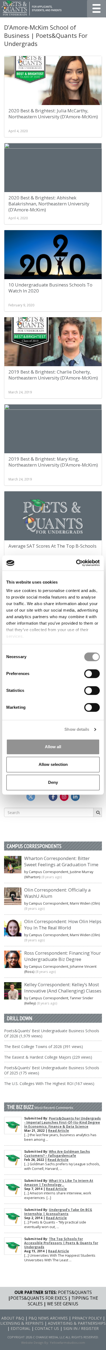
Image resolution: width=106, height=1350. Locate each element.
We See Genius (62, 1304)
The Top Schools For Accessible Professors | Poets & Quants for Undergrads (61, 1243)
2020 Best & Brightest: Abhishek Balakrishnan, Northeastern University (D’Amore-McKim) (48, 204)
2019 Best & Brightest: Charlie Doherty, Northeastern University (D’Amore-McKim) (53, 375)
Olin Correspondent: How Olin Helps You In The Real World (62, 924)
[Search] (97, 812)
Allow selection (53, 764)
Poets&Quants (75, 1292)
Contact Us (47, 1328)
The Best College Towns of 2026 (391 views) (43, 1046)
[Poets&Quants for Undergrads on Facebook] (53, 796)
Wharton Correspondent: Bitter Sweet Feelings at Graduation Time (61, 861)
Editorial (20, 1328)
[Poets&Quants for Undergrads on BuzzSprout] (42, 796)
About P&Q (12, 1318)
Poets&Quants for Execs (38, 1298)
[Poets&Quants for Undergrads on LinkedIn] (75, 796)
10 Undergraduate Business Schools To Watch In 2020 (50, 288)
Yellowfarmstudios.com (67, 1342)
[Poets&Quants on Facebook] (64, 796)
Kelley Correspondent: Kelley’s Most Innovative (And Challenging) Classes (62, 987)
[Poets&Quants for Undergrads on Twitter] (30, 796)
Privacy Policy (87, 1318)
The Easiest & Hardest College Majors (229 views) (48, 1057)
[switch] (92, 673)
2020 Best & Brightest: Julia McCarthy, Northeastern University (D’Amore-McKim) (53, 113)
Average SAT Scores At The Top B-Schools (52, 546)
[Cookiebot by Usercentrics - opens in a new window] (76, 562)
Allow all (53, 746)
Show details (76, 729)
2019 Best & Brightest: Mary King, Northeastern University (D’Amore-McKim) (53, 462)
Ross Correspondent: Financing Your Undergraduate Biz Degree (62, 956)
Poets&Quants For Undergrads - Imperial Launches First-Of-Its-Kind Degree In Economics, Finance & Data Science (62, 1122)
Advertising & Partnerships (77, 1323)
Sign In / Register (81, 1328)
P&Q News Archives (48, 1318)
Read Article (58, 1131)
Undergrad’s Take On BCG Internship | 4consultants (58, 1212)
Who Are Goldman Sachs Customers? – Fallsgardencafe (57, 1153)
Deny (53, 782)
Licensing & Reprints (21, 1323)
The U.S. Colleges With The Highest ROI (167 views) (49, 1083)
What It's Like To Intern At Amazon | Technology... (58, 1183)
